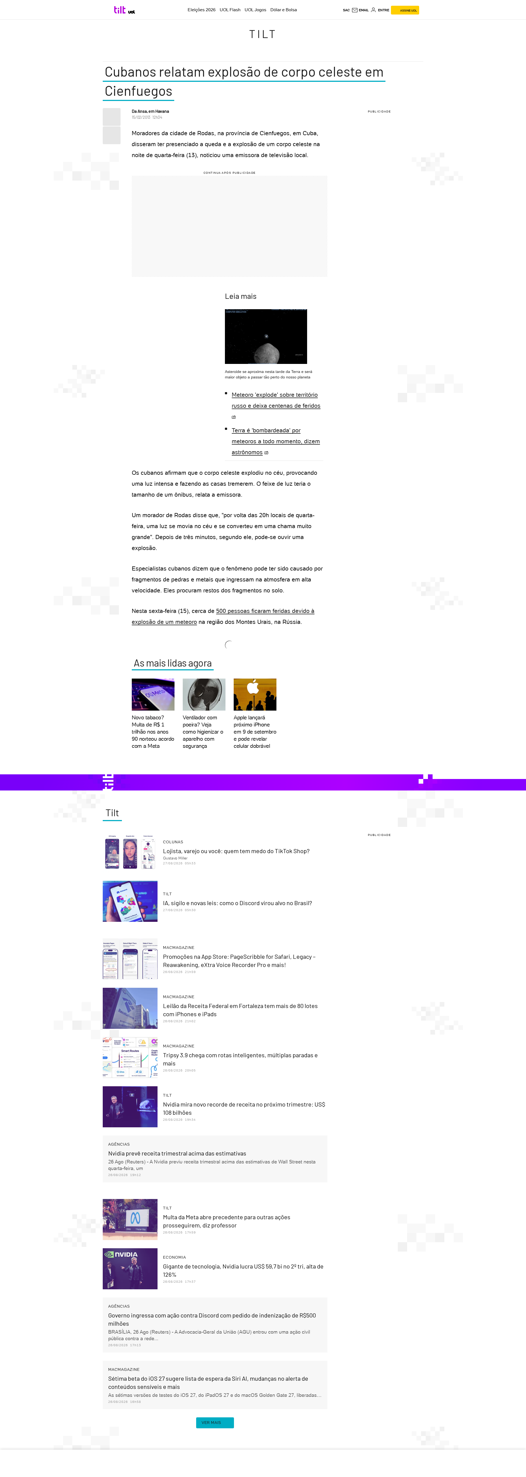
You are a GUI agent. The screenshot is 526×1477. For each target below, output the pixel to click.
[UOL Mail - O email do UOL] (360, 10)
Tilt (263, 33)
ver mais (211, 1422)
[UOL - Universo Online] (131, 12)
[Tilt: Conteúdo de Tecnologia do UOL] (120, 10)
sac (346, 10)
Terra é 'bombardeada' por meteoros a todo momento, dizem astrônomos (276, 441)
